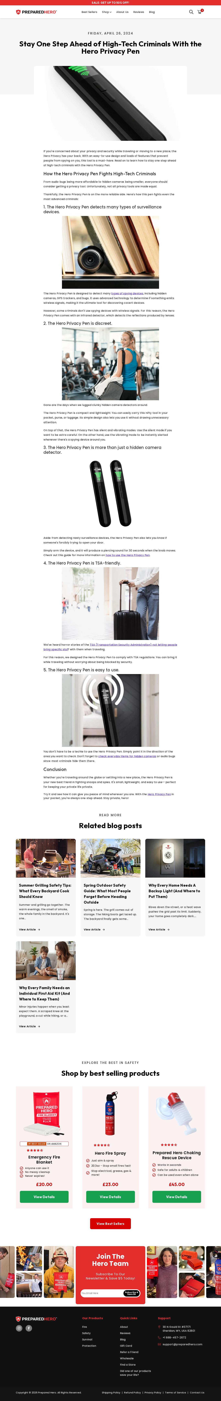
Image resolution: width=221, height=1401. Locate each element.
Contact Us (197, 1392)
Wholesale (127, 1358)
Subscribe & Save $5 (131, 1293)
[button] (190, 12)
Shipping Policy (111, 1392)
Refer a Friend (129, 1352)
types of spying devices (127, 293)
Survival (87, 1339)
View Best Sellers (110, 1224)
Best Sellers (89, 12)
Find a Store (128, 1365)
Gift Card (126, 1346)
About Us (122, 12)
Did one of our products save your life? (135, 1373)
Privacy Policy (153, 1392)
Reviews (138, 12)
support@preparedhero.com (182, 1344)
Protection (89, 1346)
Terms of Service (175, 1392)
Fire (84, 1327)
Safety (86, 1333)
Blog (152, 12)
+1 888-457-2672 (174, 1337)
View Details (44, 1197)
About (124, 1327)
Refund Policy (132, 1392)
